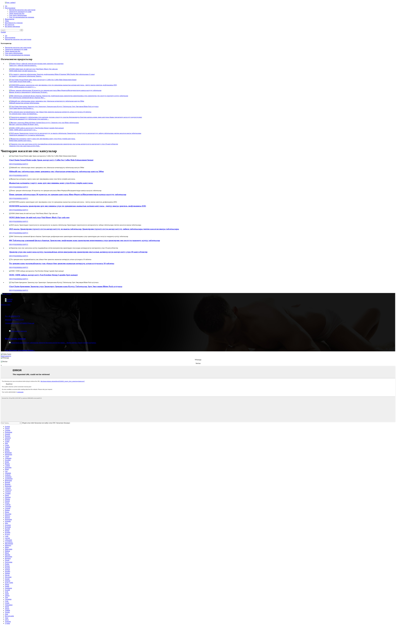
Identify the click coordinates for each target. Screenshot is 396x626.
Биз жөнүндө (9, 24)
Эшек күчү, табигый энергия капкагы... (23, 65)
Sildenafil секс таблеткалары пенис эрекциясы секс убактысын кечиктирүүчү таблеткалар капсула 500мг (56, 171)
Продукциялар (10, 8)
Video (7, 21)
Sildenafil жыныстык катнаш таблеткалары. (24, 103)
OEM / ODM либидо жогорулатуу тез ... (23, 130)
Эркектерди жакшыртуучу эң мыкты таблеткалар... (27, 135)
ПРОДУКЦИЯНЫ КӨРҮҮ (18, 164)
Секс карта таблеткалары (18, 15)
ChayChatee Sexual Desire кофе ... (20, 81)
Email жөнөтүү (6, 356)
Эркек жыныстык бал (16, 13)
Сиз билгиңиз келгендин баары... (20, 350)
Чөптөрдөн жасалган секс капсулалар (22, 10)
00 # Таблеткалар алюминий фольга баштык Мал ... (27, 97)
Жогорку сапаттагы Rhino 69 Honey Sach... (24, 124)
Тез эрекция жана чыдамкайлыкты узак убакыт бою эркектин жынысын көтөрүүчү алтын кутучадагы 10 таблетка (61, 263)
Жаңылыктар (9, 19)
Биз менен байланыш (12, 26)
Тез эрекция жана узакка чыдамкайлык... (23, 114)
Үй (6, 6)
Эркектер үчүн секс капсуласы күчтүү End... (24, 146)
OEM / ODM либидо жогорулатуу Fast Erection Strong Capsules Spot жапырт (43, 275)
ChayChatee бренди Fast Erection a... (21, 108)
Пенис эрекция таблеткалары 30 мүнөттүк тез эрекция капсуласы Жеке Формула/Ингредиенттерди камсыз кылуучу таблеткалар (67, 194)
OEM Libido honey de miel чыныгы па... (23, 71)
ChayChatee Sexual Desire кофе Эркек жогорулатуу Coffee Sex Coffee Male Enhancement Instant (51, 160)
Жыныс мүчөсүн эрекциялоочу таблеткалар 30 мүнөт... (28, 92)
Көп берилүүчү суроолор (14, 23)
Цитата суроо (5, 304)
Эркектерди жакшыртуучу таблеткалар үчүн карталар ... (29, 119)
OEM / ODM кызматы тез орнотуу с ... (22, 87)
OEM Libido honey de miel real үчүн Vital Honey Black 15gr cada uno (39, 217)
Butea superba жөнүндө (15, 339)
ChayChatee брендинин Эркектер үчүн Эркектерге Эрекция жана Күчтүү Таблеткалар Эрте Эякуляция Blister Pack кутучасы (65, 286)
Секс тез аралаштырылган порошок (21, 17)
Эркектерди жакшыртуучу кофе (20, 11)
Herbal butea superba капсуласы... (20, 140)
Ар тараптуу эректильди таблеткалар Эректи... (25, 76)
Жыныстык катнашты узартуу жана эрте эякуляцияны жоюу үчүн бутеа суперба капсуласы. (51, 183)
